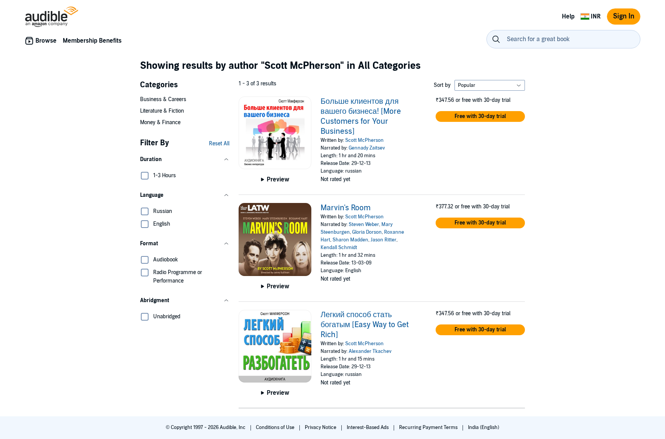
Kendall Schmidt (339, 247)
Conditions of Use (276, 427)
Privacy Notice (321, 427)
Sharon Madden (350, 240)
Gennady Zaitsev (367, 148)
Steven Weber (364, 224)
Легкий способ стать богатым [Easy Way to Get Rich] (365, 324)
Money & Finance (160, 122)
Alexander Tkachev (370, 351)
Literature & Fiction (162, 111)
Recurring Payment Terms (429, 427)
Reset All (219, 143)
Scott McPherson (364, 140)
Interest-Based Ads (368, 427)
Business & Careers (163, 99)
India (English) (483, 427)
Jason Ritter (383, 240)
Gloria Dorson (367, 232)
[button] (184, 159)
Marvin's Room (346, 208)
